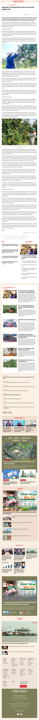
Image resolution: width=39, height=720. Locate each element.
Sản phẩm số (13, 672)
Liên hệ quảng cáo (23, 683)
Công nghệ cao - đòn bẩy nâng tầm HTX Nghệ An (21, 535)
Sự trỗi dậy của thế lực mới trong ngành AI (11, 394)
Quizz (24, 440)
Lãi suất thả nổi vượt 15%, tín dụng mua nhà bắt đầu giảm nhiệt (21, 651)
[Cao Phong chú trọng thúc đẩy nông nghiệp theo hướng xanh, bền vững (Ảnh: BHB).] (19, 44)
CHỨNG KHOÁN (22, 658)
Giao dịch (22, 663)
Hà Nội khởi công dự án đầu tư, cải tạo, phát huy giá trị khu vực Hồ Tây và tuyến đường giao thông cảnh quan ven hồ (10, 251)
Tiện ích (29, 664)
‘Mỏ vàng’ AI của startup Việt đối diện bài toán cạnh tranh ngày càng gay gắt (18, 402)
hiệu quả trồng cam (23, 236)
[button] (35, 612)
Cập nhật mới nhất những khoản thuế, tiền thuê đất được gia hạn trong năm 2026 (10, 483)
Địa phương (5, 663)
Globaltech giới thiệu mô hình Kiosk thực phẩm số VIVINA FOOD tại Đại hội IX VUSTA (10, 245)
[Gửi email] (34, 14)
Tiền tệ (12, 661)
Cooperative (5, 5)
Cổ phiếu (21, 661)
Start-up (4, 393)
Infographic (26, 438)
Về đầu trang (23, 686)
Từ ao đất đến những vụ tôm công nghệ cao (20, 529)
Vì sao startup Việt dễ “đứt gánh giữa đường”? (12, 398)
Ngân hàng (13, 660)
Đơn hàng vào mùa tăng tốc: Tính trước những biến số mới (31, 557)
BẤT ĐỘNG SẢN (31, 658)
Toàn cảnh (30, 663)
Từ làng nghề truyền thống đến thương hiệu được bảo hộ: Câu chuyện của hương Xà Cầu (29, 269)
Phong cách (5, 685)
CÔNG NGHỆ (13, 669)
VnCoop (19, 488)
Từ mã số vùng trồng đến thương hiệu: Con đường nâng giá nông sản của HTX (29, 262)
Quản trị (4, 675)
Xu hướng (13, 671)
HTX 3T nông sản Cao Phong (10, 238)
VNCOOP (13, 681)
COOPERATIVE (22, 669)
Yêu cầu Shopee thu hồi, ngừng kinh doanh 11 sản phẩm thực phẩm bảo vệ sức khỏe (10, 257)
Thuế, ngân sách (14, 664)
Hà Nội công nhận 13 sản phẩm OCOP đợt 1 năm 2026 (22, 522)
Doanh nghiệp (5, 375)
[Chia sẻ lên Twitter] (32, 14)
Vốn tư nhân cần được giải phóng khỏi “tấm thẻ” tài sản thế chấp (16, 382)
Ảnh (10, 438)
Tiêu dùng (5, 672)
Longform (16, 440)
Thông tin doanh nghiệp (6, 677)
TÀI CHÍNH (13, 658)
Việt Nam (4, 660)
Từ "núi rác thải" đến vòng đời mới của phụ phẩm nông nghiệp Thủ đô (29, 257)
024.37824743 (20, 711)
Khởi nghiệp (30, 671)
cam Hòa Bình (15, 236)
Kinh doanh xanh (12, 5)
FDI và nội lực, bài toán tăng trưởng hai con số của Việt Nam (7, 571)
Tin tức (29, 660)
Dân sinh (4, 683)
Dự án (29, 661)
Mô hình (5, 412)
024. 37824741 (25, 681)
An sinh (10, 412)
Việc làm (4, 684)
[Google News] (25, 14)
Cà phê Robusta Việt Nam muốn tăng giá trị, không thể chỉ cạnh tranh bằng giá (18, 386)
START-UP (30, 669)
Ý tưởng (29, 672)
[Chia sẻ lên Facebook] (30, 14)
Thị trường (5, 671)
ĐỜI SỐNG (5, 681)
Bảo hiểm (13, 663)
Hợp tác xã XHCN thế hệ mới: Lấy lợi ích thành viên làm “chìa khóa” (22, 646)
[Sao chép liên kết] (36, 14)
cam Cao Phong (8, 236)
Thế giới (4, 661)
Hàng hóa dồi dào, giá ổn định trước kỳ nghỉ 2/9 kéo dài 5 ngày (15, 390)
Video (16, 438)
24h (20, 660)
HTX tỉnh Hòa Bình (20, 238)
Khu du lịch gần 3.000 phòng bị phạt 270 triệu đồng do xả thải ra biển (10, 262)
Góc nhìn (22, 664)
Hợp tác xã (22, 671)
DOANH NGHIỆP (5, 669)
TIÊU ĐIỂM (4, 658)
